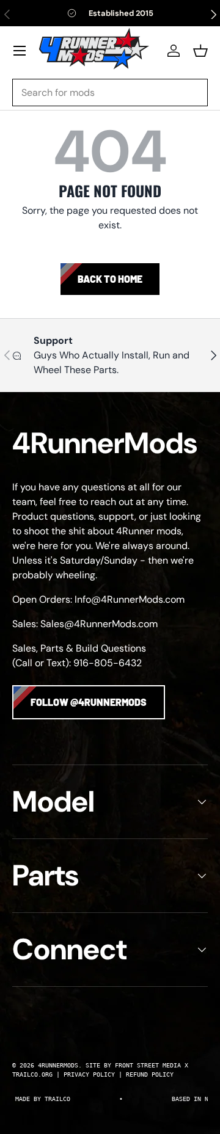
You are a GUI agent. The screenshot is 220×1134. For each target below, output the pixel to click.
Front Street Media (148, 1065)
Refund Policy (150, 1074)
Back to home (110, 279)
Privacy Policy (89, 1074)
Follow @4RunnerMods (89, 702)
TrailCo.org (32, 1074)
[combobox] (110, 92)
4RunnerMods (58, 1065)
